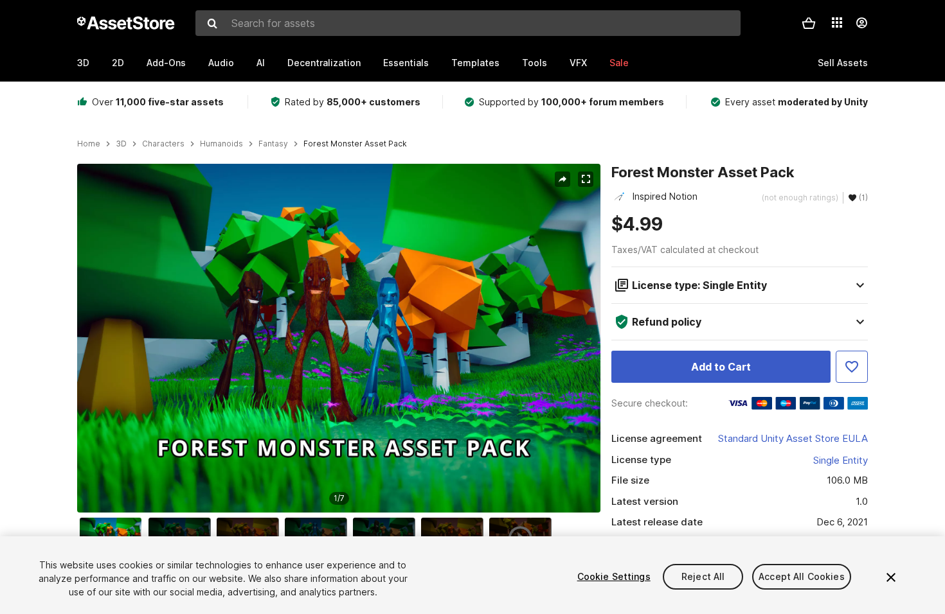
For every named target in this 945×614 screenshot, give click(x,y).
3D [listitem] (121, 143)
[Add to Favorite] (852, 367)
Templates (475, 62)
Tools (534, 62)
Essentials (406, 62)
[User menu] (861, 23)
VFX (578, 62)
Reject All (702, 576)
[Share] (562, 179)
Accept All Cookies (802, 576)
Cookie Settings (614, 576)
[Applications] (837, 22)
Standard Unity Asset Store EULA (793, 438)
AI (260, 62)
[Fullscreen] (585, 179)
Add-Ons (166, 62)
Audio (221, 62)
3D (83, 62)
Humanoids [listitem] (221, 143)
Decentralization (324, 62)
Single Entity (840, 460)
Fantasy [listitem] (273, 143)
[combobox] (468, 23)
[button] (808, 23)
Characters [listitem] (163, 143)
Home (88, 143)
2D (118, 62)
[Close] (891, 577)
